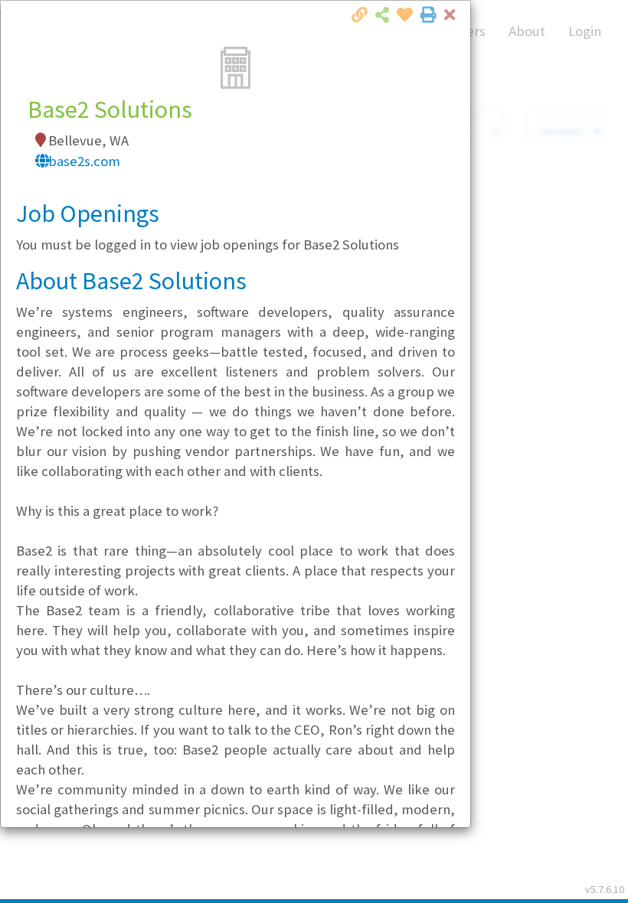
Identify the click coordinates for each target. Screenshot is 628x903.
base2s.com (84, 161)
